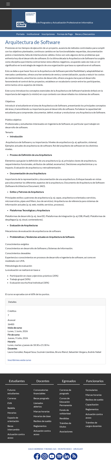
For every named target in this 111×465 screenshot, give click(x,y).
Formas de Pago (65, 34)
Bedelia (11, 408)
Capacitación (92, 404)
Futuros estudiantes (13, 391)
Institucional (33, 34)
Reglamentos (40, 426)
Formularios (92, 389)
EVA (10, 403)
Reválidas (64, 418)
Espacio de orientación (13, 419)
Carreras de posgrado (65, 391)
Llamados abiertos (38, 405)
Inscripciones (48, 34)
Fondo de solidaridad (65, 412)
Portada (20, 34)
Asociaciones (66, 431)
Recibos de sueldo (42, 421)
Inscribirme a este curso (19, 360)
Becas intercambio (14, 428)
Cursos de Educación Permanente (66, 402)
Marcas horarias (42, 411)
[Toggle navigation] (8, 4)
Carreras (12, 398)
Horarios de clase (42, 416)
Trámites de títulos (65, 425)
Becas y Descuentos (85, 34)
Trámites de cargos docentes (94, 424)
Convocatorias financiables (41, 391)
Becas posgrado (41, 398)
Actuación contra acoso (16, 436)
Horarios (12, 412)
